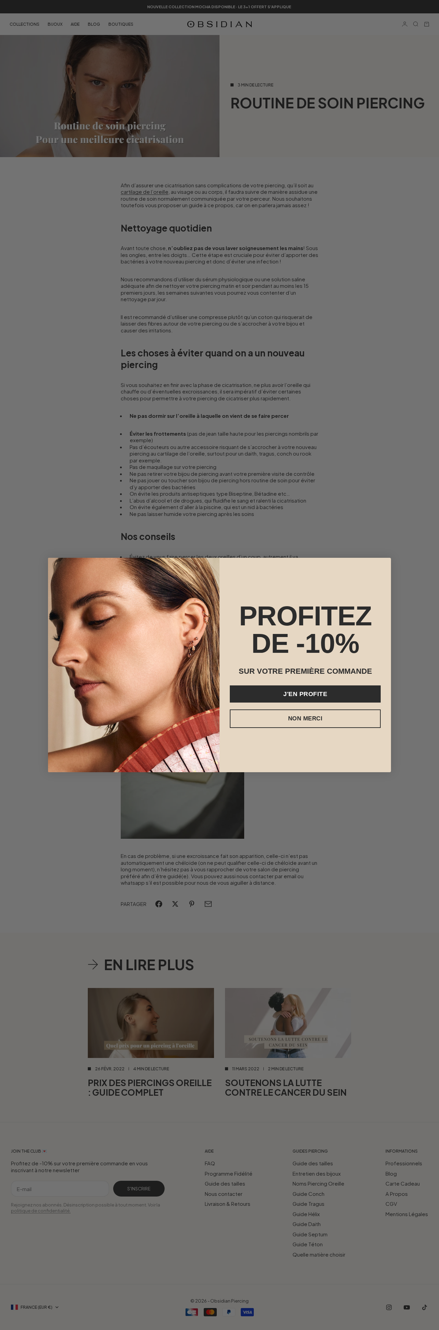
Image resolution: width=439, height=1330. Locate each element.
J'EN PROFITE (305, 694)
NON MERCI (305, 718)
